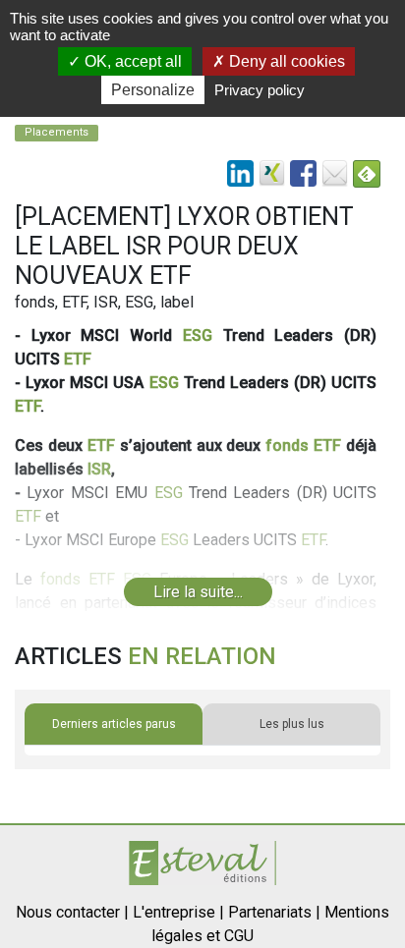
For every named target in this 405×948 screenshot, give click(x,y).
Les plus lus (292, 724)
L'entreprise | (178, 912)
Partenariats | (274, 912)
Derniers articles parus (114, 724)
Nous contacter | (72, 912)
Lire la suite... (198, 592)
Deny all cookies (285, 61)
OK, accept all (131, 61)
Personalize (153, 90)
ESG (197, 335)
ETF (77, 359)
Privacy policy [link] (259, 90)
